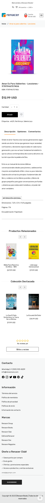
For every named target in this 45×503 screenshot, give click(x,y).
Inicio (4, 24)
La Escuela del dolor (33, 315)
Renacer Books (7, 428)
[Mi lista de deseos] (17, 7)
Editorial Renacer (8, 436)
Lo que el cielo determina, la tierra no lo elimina (11, 317)
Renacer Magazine (8, 444)
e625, (12, 121)
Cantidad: (5, 107)
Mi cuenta (22, 7)
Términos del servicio (9, 393)
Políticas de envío (8, 406)
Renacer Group (7, 424)
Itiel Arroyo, (19, 121)
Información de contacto (11, 410)
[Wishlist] (21, 114)
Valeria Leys (28, 121)
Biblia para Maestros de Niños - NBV (11, 266)
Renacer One (6, 440)
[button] (12, 198)
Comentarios (34, 131)
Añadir (10, 115)
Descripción (9, 131)
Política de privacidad (10, 402)
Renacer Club (7, 432)
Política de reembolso (10, 398)
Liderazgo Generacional (34, 266)
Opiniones (21, 131)
